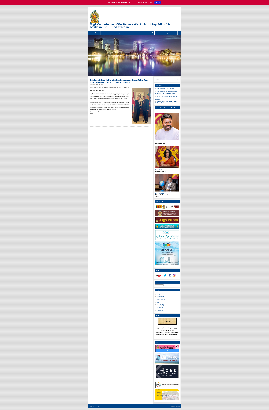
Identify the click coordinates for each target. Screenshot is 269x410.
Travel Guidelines (160, 304)
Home (90, 33)
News (102, 84)
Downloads (150, 33)
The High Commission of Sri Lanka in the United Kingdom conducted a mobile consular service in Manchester (166, 98)
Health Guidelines (160, 296)
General (158, 294)
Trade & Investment (140, 33)
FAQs (167, 33)
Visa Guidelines (160, 310)
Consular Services (106, 33)
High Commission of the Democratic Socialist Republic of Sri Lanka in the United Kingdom (130, 25)
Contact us (173, 33)
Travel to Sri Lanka (160, 305)
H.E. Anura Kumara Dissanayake (162, 142)
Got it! (158, 2)
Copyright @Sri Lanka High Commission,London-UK (99, 406)
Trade (158, 302)
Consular (159, 293)
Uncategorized (160, 307)
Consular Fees (159, 33)
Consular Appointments (120, 33)
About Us (97, 33)
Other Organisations (161, 299)
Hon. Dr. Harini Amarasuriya (161, 170)
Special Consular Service (162, 94)
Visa (158, 309)
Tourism (130, 33)
